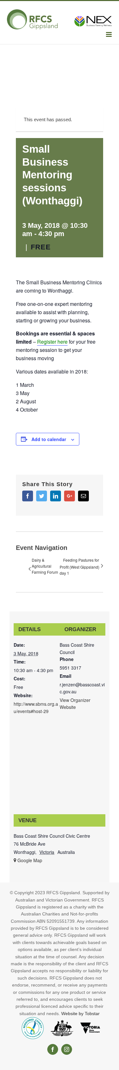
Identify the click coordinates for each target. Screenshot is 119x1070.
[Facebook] (27, 496)
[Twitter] (41, 496)
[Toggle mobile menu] (109, 34)
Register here (52, 341)
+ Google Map (28, 860)
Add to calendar (48, 439)
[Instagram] (66, 1049)
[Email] (83, 496)
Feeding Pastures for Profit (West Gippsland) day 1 (79, 566)
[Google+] (69, 496)
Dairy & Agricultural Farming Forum (45, 566)
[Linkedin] (55, 496)
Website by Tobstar (80, 1013)
